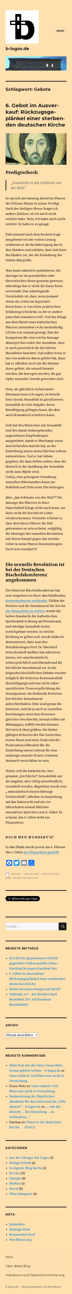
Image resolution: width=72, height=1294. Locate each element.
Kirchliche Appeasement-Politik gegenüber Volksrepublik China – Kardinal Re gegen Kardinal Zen (34, 963)
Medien (14, 1183)
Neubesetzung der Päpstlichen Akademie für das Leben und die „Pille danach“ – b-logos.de (37, 1101)
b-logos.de (17, 48)
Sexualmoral (30, 877)
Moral (54, 873)
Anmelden (17, 1224)
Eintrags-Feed (19, 1229)
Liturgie (15, 1178)
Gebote (17, 877)
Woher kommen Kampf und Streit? (35, 989)
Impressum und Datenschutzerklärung (35, 1275)
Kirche (46, 873)
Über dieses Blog (18, 1266)
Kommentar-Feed (22, 1234)
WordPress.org (20, 1239)
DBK (8, 877)
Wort (9, 1257)
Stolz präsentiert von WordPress (41, 1286)
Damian (16, 873)
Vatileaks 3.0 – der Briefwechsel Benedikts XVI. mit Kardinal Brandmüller (33, 999)
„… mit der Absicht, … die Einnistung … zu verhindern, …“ (35, 1112)
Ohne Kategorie (20, 1194)
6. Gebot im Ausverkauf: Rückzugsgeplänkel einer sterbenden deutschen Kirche (35, 115)
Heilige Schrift (20, 1163)
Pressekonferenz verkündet (26, 601)
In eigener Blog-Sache (25, 1168)
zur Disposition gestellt (41, 852)
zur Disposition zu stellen (25, 611)
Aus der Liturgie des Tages (29, 1157)
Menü (60, 30)
